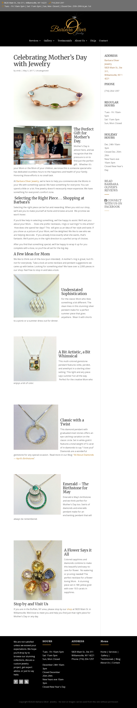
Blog (118, 659)
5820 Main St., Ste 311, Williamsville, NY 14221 (25, 2)
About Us (80, 41)
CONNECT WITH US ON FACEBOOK (113, 203)
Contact (103, 41)
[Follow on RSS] (26, 682)
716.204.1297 (57, 2)
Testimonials (65, 41)
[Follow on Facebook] (16, 682)
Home (103, 651)
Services (33, 41)
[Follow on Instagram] (21, 682)
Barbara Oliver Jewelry (27, 181)
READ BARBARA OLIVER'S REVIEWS (111, 185)
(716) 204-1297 (111, 90)
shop (70, 609)
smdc (18, 70)
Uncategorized (42, 70)
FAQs (93, 41)
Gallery (48, 41)
